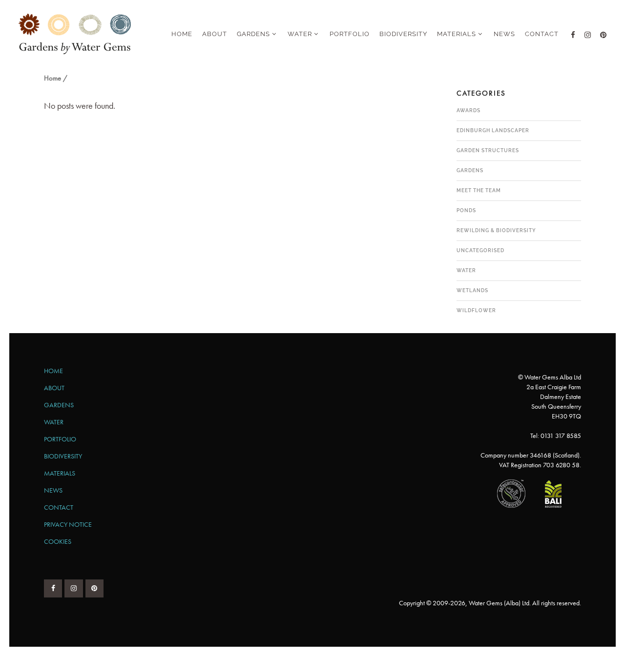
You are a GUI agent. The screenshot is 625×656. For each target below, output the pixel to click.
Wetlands (472, 290)
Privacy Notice (68, 524)
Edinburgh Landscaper (493, 130)
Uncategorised (480, 250)
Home (52, 78)
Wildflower (476, 310)
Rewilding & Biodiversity (496, 230)
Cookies (57, 541)
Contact (58, 507)
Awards (468, 110)
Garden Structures (488, 150)
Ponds (466, 210)
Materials (59, 473)
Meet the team (479, 190)
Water (466, 270)
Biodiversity (63, 456)
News (53, 490)
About (54, 387)
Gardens (470, 170)
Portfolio (60, 439)
